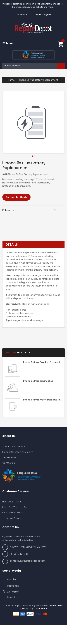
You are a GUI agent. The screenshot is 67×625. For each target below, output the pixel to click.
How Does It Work (11, 501)
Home (11, 80)
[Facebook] (64, 210)
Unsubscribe (41, 608)
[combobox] (33, 66)
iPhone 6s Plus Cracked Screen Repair (44, 362)
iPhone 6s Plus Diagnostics (38, 381)
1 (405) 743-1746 (19, 553)
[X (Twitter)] (56, 210)
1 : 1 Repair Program (12, 518)
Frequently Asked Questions (17, 452)
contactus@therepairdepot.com (27, 560)
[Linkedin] (48, 210)
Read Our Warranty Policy (16, 507)
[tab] (33, 244)
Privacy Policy (26, 608)
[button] (32, 156)
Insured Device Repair (14, 512)
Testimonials (9, 457)
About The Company (14, 446)
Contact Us (8, 462)
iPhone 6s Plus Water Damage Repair (44, 399)
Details (12, 244)
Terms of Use (56, 605)
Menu (10, 43)
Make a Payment (44, 14)
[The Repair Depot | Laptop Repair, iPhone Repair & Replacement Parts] (33, 27)
